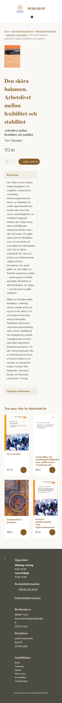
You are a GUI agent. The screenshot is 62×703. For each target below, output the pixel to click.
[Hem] (25, 18)
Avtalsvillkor (20, 677)
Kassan (18, 670)
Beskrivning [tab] (12, 175)
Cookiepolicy (21, 681)
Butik (17, 663)
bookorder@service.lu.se (28, 598)
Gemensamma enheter (22, 31)
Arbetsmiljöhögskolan (45, 31)
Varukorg (19, 666)
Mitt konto (20, 674)
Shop (6, 31)
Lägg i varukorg (30, 162)
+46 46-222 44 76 (28, 589)
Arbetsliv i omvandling (16, 35)
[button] (24, 470)
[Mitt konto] (36, 18)
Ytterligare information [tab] (18, 391)
